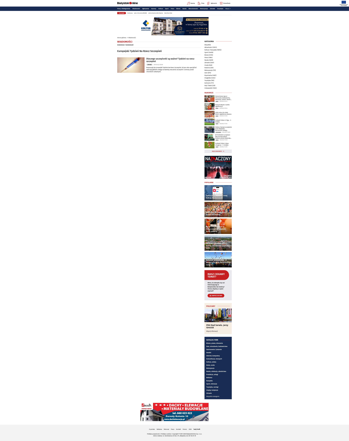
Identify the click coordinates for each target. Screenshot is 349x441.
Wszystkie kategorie (212, 396)
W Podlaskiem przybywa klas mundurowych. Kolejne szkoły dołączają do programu (222, 136)
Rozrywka (209, 381)
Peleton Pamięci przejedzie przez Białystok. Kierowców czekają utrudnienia (223, 128)
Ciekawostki (208, 88)
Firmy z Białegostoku (123, 8)
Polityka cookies (166, 434)
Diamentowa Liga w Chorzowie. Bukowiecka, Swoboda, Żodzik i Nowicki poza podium (223, 97)
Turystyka (220, 8)
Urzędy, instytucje (212, 390)
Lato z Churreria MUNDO (140, 13)
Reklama (209, 377)
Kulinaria (207, 83)
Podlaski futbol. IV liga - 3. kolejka (223, 121)
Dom (205, 73)
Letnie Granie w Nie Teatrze (155, 13)
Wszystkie (207, 45)
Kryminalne (208, 75)
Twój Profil (196, 429)
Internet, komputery (213, 356)
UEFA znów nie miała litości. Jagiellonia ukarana (223, 113)
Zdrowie (212, 8)
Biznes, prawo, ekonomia (214, 343)
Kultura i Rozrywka (210, 50)
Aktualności (208, 47)
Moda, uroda (210, 365)
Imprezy (192, 3)
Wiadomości (136, 8)
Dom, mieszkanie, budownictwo (216, 346)
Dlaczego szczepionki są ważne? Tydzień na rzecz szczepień (170, 60)
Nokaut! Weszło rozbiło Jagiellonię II (222, 105)
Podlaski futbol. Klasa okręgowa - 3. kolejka (222, 144)
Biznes (178, 8)
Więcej (227, 8)
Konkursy (130, 13)
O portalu (152, 429)
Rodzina (207, 68)
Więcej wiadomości (217, 151)
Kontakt (178, 429)
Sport (167, 8)
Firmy (202, 3)
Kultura (160, 8)
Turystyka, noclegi (212, 387)
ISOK (190, 429)
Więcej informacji (212, 331)
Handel (208, 352)
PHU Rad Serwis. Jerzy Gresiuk (217, 326)
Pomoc (185, 429)
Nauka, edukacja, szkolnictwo (216, 371)
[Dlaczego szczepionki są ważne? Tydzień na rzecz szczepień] (131, 65)
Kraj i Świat (208, 85)
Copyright (175, 434)
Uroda (206, 65)
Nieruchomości (193, 8)
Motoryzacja (204, 8)
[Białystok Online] (127, 3)
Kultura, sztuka (211, 362)
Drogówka (207, 78)
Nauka (184, 8)
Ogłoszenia (214, 3)
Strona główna (121, 37)
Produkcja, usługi (212, 374)
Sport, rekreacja (211, 384)
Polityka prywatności (153, 434)
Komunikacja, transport (214, 359)
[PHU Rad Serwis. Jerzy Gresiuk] (218, 315)
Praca (172, 8)
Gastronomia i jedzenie (214, 349)
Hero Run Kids (168, 13)
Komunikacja (226, 3)
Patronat (166, 429)
